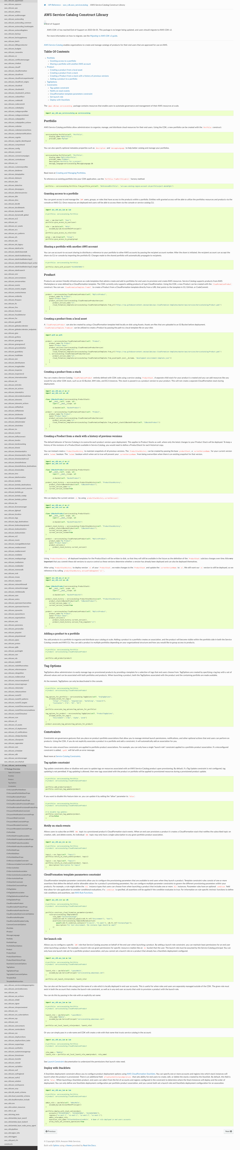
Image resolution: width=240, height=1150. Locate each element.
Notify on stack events (60, 91)
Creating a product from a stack (64, 73)
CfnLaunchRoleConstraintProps (17, 822)
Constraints (12, 786)
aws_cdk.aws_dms (11, 200)
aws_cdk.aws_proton (12, 643)
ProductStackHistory (13, 957)
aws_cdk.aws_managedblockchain (17, 544)
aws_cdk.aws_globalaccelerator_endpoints (20, 329)
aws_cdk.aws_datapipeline (14, 174)
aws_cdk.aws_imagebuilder (14, 366)
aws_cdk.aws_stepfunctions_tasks (17, 1040)
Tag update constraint (59, 88)
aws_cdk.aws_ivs (10, 429)
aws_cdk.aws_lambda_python (15, 499)
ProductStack (11, 953)
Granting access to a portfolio (63, 61)
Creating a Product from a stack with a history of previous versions (79, 76)
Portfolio (11, 776)
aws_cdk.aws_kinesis (12, 448)
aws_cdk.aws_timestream (14, 1055)
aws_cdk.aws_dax (11, 182)
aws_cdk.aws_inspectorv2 (14, 374)
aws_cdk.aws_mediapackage (15, 559)
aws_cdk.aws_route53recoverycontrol (18, 706)
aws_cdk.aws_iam (11, 359)
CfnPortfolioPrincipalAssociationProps (20, 839)
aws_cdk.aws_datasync (13, 178)
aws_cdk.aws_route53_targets (15, 703)
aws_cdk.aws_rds (10, 658)
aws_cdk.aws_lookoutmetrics (15, 529)
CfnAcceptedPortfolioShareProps (18, 793)
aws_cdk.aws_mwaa (12, 577)
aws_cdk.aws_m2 (11, 536)
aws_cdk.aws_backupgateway (15, 38)
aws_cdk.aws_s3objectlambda (15, 736)
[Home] (45, 5)
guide (103, 36)
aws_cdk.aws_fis (10, 304)
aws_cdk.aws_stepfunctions (15, 1037)
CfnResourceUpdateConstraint (17, 861)
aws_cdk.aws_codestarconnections (17, 130)
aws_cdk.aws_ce (10, 56)
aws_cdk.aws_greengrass (13, 341)
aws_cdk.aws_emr (11, 274)
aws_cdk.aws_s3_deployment (15, 729)
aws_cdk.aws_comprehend (14, 145)
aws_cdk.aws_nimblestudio (14, 592)
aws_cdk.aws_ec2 (11, 219)
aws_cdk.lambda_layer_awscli (15, 1118)
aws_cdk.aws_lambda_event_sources (18, 488)
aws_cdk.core (9, 1103)
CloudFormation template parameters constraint (71, 94)
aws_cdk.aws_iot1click (12, 385)
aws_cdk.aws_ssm (11, 1022)
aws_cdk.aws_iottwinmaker (14, 422)
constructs (8, 1144)
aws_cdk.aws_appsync (12, 4)
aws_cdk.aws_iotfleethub (13, 407)
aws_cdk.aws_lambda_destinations (17, 485)
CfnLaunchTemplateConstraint (17, 825)
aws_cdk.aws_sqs (11, 1018)
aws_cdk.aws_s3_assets (13, 725)
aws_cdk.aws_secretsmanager (15, 758)
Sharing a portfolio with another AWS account (70, 64)
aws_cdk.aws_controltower (14, 160)
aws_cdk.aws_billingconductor (15, 45)
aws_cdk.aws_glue (11, 333)
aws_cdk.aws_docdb (12, 204)
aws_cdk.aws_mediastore (14, 562)
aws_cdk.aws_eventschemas (15, 292)
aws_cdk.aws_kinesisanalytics (15, 451)
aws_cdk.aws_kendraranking (15, 444)
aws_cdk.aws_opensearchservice (16, 607)
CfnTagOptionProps (13, 900)
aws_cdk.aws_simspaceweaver (16, 1007)
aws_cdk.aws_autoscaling (14, 19)
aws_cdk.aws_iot (10, 381)
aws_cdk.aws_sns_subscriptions (16, 1015)
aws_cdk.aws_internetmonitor (15, 377)
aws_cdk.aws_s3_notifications (15, 732)
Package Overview (13, 769)
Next (227, 1131)
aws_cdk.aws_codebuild (13, 100)
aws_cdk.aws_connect (12, 152)
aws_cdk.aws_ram (11, 655)
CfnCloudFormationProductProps (18, 800)
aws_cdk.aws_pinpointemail (14, 636)
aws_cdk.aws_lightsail (12, 511)
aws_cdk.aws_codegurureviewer (16, 115)
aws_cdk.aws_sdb (11, 754)
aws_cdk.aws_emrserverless (14, 281)
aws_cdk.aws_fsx (10, 318)
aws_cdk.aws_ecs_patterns (14, 233)
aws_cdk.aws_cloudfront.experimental (18, 78)
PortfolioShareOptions (14, 946)
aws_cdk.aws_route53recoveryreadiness (19, 710)
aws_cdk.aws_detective (13, 185)
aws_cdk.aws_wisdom (12, 1081)
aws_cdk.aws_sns (11, 1011)
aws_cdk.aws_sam (11, 747)
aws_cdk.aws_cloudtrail (13, 86)
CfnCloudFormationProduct (16, 797)
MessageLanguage (13, 935)
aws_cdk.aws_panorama (13, 625)
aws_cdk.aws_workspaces (14, 1085)
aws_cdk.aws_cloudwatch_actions (17, 93)
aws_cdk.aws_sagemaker (13, 743)
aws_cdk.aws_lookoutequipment (16, 525)
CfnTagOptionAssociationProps (17, 896)
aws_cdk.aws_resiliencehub (14, 677)
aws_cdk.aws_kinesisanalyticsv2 (16, 459)
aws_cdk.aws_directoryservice (15, 193)
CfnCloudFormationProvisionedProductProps (22, 807)
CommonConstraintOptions (16, 924)
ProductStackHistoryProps (16, 960)
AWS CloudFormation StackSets (141, 1074)
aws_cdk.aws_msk (11, 573)
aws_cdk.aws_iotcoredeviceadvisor (17, 396)
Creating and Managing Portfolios (71, 173)
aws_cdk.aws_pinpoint (12, 632)
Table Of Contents (14, 772)
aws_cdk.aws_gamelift (12, 322)
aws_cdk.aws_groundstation (15, 348)
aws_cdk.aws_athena (12, 12)
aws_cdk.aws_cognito (12, 137)
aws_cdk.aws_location (12, 514)
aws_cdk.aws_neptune (12, 581)
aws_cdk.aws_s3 (10, 721)
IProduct (9, 932)
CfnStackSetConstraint (14, 882)
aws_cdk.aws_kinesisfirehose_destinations (20, 466)
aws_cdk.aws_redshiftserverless (16, 666)
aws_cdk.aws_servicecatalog (15, 765)
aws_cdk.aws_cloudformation (15, 71)
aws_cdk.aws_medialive (13, 555)
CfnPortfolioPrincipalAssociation (17, 836)
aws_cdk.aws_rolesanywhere (15, 692)
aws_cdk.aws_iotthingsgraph (15, 418)
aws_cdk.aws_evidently (13, 296)
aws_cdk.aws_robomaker (13, 688)
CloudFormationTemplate (15, 917)
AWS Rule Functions (83, 893)
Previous (51, 1131)
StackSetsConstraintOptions (16, 964)
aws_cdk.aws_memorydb (13, 570)
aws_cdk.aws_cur (11, 163)
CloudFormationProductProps (17, 907)
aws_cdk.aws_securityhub (14, 762)
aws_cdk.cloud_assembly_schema (17, 1096)
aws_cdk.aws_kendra (12, 440)
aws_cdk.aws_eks (11, 241)
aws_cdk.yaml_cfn (11, 1140)
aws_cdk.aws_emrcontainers (15, 278)
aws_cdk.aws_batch (11, 41)
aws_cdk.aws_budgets (12, 49)
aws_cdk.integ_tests (11, 1114)
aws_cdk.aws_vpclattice (13, 1066)
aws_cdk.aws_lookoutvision (14, 533)
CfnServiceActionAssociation (16, 871)
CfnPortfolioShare (12, 854)
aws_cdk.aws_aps (11, 8)
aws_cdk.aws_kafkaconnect (14, 437)
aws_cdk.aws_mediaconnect (15, 547)
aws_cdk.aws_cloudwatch (14, 89)
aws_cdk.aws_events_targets (15, 289)
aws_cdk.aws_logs (11, 518)
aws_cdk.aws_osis (11, 621)
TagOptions (10, 967)
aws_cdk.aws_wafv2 (12, 1078)
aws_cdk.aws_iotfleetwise (14, 411)
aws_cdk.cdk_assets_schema (15, 1092)
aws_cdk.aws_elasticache (14, 248)
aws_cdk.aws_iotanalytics (14, 392)
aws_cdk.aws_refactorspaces (15, 669)
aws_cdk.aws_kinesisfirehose (15, 462)
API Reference (54, 5)
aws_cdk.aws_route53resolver (15, 714)
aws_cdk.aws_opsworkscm (14, 614)
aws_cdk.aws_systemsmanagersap (17, 1052)
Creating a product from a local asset (66, 70)
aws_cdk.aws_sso (11, 1033)
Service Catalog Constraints (68, 756)
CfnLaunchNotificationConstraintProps (20, 814)
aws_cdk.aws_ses (10, 992)
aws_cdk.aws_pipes (11, 640)
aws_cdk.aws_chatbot (12, 63)
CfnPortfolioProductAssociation (17, 843)
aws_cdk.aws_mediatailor (14, 566)
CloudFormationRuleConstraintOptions (20, 914)
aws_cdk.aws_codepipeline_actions (17, 122)
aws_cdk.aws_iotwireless (13, 426)
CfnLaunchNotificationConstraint (18, 811)
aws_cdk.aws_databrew (13, 171)
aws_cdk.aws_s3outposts (14, 740)
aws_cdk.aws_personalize (14, 629)
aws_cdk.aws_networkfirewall (15, 584)
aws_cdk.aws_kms (11, 474)
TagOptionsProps (12, 971)
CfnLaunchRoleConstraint (15, 818)
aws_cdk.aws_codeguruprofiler (16, 111)
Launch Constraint (56, 1062)
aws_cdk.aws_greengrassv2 (14, 344)
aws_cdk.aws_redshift (12, 662)
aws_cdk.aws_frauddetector (15, 315)
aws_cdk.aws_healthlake (13, 355)
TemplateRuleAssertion (14, 981)
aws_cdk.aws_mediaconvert (15, 551)
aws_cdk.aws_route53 (12, 695)
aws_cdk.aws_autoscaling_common (17, 23)
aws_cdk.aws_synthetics (13, 1048)
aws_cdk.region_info (12, 1133)
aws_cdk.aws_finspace (12, 300)
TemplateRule (11, 978)
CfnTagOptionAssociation (15, 893)
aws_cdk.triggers (10, 1137)
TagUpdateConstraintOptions (16, 974)
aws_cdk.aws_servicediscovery (16, 989)
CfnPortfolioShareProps (14, 857)
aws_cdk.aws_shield (11, 1000)
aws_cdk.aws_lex (10, 503)
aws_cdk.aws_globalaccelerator (16, 326)
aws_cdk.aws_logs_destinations (16, 522)
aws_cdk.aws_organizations (14, 618)
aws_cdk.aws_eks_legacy (13, 244)
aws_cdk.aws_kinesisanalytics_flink (17, 455)
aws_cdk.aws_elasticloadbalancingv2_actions (21, 263)
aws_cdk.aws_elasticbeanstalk (15, 252)
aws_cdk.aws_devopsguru (14, 189)
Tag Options (12, 783)
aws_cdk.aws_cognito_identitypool (17, 141)
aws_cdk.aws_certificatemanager (16, 60)
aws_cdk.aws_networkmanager (16, 588)
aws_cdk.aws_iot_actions (13, 389)
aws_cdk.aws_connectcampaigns (16, 156)
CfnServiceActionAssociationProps (18, 875)
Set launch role (56, 97)
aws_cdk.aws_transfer (12, 1059)
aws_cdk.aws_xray (11, 1089)
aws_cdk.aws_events (12, 285)
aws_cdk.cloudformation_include (17, 1100)
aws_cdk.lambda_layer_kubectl (16, 1122)
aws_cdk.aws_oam (11, 595)
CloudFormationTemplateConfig (17, 921)
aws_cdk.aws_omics (12, 599)
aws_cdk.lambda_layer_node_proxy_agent (20, 1126)
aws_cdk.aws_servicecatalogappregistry (19, 985)
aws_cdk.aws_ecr (10, 222)
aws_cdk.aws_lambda (12, 481)
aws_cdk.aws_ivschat (12, 433)
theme (69, 1146)
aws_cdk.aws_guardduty (13, 352)
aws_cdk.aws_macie (12, 540)
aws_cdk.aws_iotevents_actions (16, 403)
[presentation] (3, 765)
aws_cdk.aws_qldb (11, 647)
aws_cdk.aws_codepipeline (14, 119)
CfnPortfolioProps (12, 850)
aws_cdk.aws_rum (11, 717)
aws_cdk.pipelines (11, 1129)
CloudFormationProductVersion (17, 910)
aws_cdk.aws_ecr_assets (13, 226)
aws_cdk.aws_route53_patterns (16, 699)
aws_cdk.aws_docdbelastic (14, 208)
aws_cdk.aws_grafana (12, 337)
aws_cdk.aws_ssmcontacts (14, 1026)
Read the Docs (89, 1146)
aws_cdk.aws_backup (12, 34)
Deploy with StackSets (60, 100)
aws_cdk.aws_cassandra (13, 52)
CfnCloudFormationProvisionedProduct (20, 804)
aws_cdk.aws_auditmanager (15, 15)
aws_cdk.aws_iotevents (13, 400)
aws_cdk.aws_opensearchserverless (17, 603)
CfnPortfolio (10, 832)
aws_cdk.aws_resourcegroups (15, 684)
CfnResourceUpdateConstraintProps (19, 864)
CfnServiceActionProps (14, 878)
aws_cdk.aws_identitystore (14, 363)
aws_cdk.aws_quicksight (13, 651)
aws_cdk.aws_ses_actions (14, 996)
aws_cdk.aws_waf (11, 1070)
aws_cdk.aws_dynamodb (13, 211)
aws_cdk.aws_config (12, 148)
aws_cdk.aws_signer (12, 1004)
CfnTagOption (11, 889)
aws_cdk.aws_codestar (13, 126)
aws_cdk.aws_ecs (11, 230)
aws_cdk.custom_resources (14, 1107)
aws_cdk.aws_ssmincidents (14, 1029)
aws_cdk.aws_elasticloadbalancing (17, 256)
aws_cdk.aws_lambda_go (13, 492)
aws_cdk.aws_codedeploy (14, 108)
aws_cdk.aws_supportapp (14, 1044)
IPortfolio (9, 928)
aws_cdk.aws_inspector (13, 370)
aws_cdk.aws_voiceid (12, 1063)
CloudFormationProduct (14, 903)
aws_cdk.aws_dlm (11, 196)
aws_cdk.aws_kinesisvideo (14, 470)
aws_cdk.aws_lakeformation (15, 477)
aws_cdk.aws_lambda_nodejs (15, 496)
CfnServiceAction (12, 868)
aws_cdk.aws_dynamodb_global (16, 215)
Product (11, 779)
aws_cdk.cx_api (10, 1111)
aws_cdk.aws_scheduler (13, 751)
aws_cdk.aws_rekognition (14, 673)
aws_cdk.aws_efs (10, 237)
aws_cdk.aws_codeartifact (14, 97)
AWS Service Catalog (53, 45)
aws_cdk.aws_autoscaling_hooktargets (19, 26)
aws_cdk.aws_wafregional (14, 1074)
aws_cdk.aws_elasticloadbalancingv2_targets (21, 267)
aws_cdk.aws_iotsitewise (13, 414)
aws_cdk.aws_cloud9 (12, 67)
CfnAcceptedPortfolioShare (16, 790)
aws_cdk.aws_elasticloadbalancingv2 (18, 259)
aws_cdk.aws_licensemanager (15, 507)
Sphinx (56, 1146)
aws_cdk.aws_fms (11, 307)
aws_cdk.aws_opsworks (13, 610)
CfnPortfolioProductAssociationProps (19, 846)
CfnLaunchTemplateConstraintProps (19, 829)
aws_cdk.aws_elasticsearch (14, 270)
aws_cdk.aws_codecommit (14, 104)
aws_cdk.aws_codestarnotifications (17, 134)
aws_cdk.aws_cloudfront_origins (16, 82)
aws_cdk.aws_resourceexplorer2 (16, 681)
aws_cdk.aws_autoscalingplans (16, 30)
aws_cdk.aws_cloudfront (13, 74)
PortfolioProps (11, 942)
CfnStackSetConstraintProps (16, 885)
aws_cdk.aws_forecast (12, 311)
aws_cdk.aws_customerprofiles (16, 167)
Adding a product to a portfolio (63, 79)
